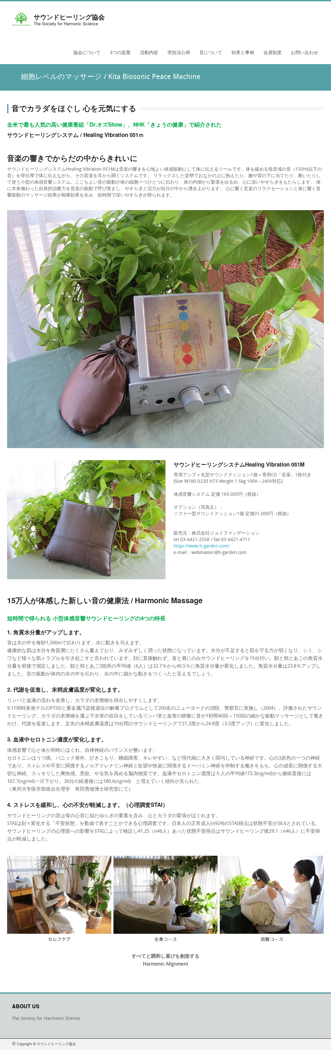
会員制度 (271, 55)
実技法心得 (178, 53)
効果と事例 (241, 55)
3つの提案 (118, 55)
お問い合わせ (304, 53)
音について (209, 55)
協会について (85, 55)
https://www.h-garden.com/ (202, 546)
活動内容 (147, 55)
